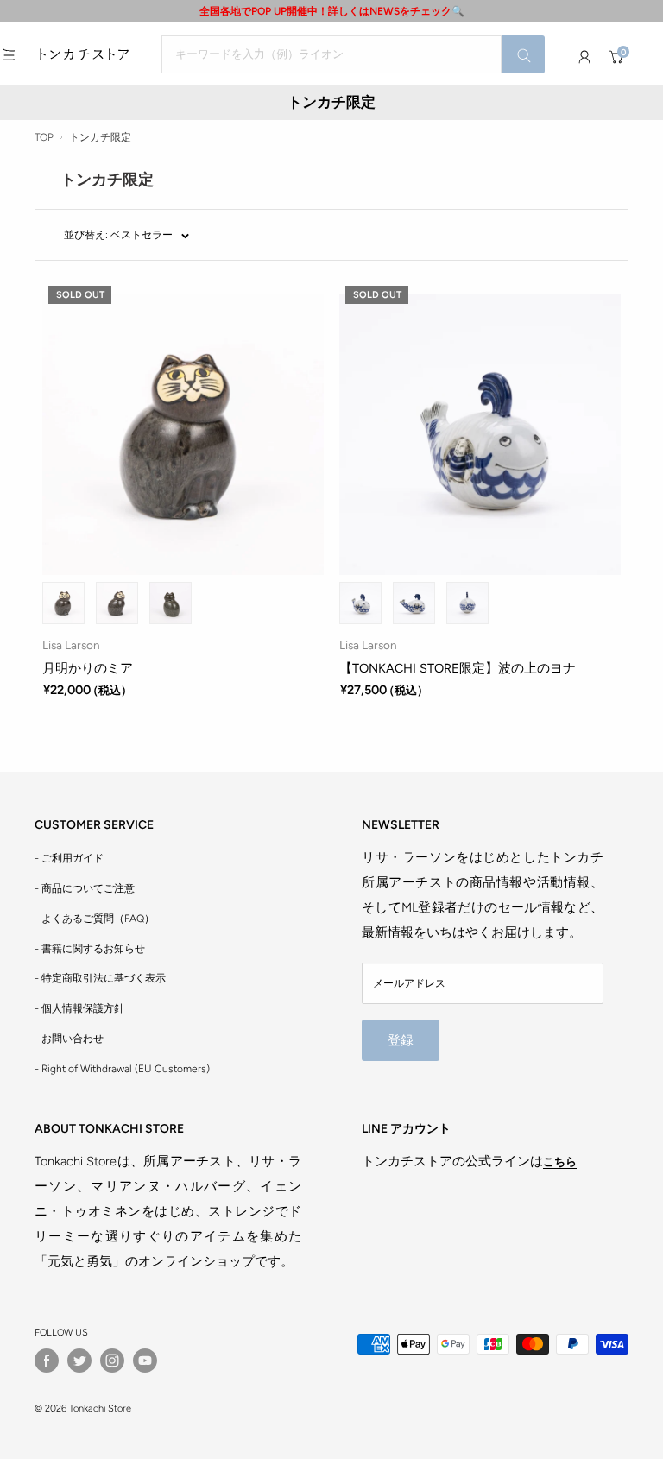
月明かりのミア (87, 668)
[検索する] (523, 54)
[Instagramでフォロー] (112, 1360)
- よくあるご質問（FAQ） (95, 919)
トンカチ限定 (100, 137)
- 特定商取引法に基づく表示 (100, 978)
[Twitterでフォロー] (79, 1360)
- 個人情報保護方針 (79, 1008)
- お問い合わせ (69, 1039)
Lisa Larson (71, 645)
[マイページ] (584, 56)
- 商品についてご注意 (85, 888)
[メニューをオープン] (8, 54)
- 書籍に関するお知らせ (90, 949)
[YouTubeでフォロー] (145, 1360)
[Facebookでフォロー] (47, 1360)
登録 (401, 1040)
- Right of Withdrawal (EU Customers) (122, 1069)
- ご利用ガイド (69, 858)
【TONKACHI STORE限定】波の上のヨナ (457, 668)
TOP (44, 137)
